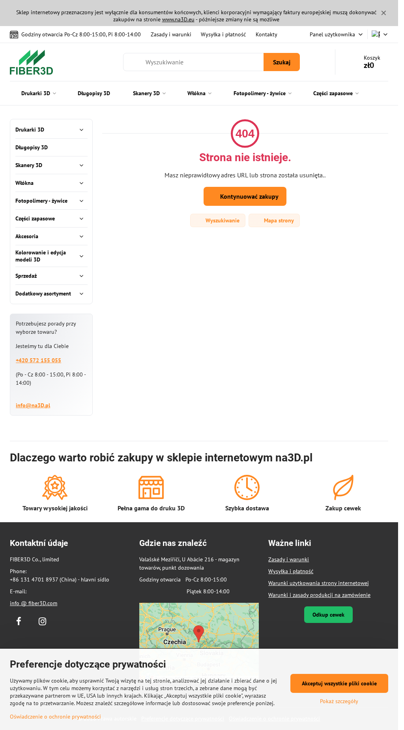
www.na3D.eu (178, 19)
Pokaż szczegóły (339, 701)
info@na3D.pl (33, 405)
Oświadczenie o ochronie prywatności (55, 716)
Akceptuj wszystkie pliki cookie (339, 683)
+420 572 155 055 (38, 360)
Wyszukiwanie (221, 220)
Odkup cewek (328, 614)
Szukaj (281, 62)
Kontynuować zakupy (249, 196)
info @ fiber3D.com (33, 603)
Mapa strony (278, 220)
